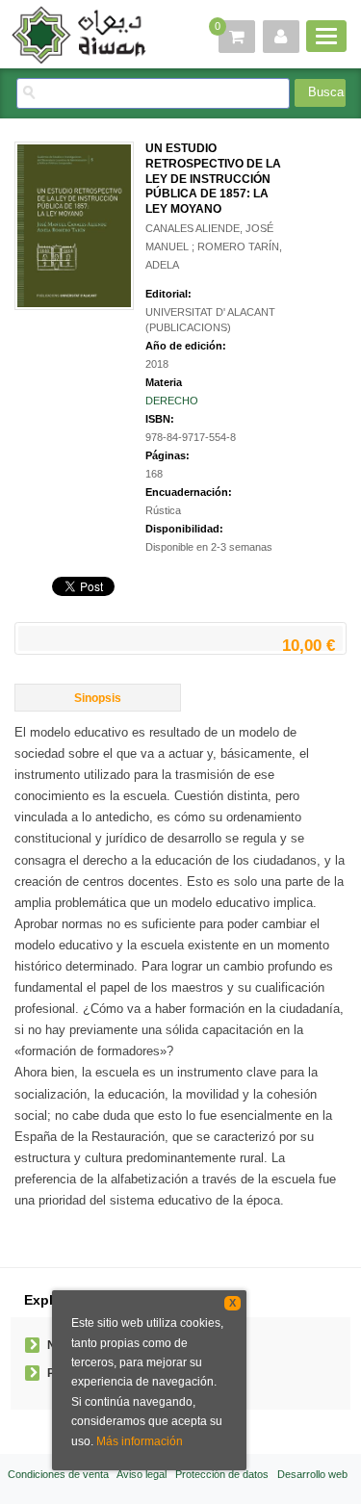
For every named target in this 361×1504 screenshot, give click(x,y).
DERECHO (171, 400)
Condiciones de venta (58, 1474)
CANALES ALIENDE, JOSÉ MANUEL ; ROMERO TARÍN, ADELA (213, 246)
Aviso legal (141, 1474)
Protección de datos (222, 1474)
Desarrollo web (312, 1474)
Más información (139, 1441)
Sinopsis (97, 698)
